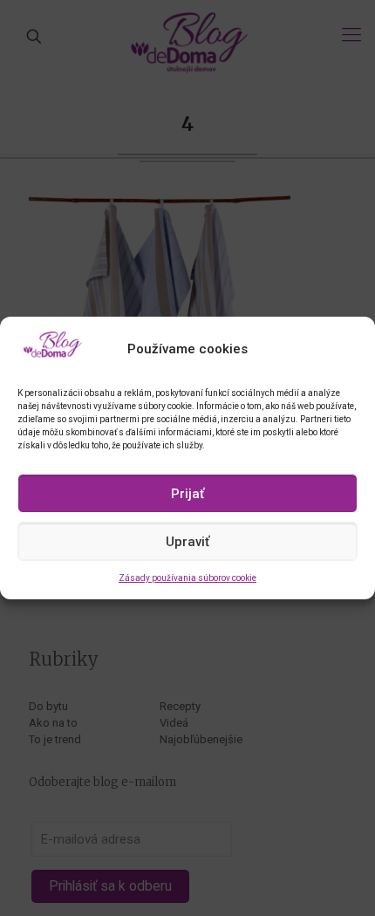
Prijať (187, 494)
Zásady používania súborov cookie (187, 578)
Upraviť (187, 542)
